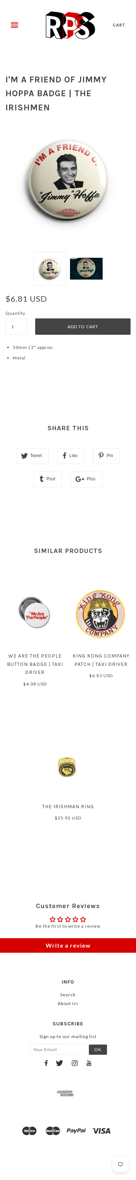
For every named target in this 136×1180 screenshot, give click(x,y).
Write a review (68, 945)
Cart (119, 25)
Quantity (15, 313)
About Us (68, 1003)
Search (68, 994)
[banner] (70, 25)
